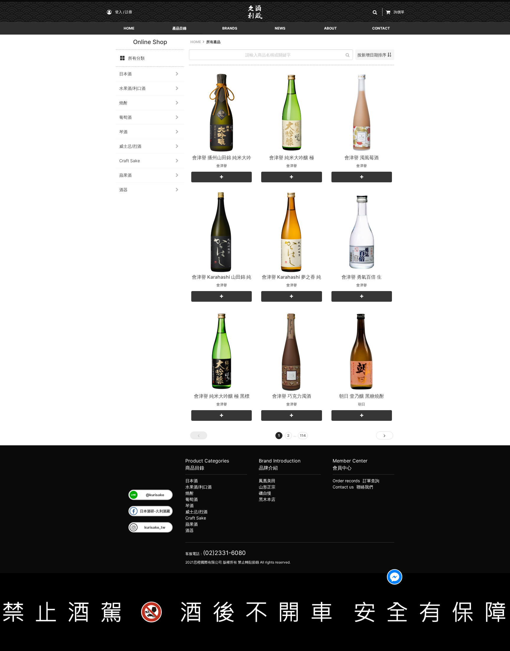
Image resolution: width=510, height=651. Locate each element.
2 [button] (288, 435)
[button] (376, 12)
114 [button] (303, 435)
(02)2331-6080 (224, 552)
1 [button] (279, 435)
